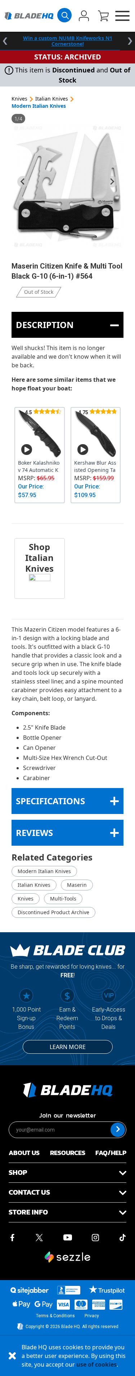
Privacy (92, 1315)
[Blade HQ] (29, 16)
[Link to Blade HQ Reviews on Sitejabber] (29, 1291)
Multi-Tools (63, 898)
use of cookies (96, 1364)
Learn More (68, 1047)
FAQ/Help (110, 1153)
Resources (67, 1153)
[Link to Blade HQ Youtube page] (67, 1237)
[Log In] (83, 17)
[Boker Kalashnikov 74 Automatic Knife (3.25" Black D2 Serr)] (39, 433)
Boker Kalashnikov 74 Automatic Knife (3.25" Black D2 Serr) (38, 466)
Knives (19, 98)
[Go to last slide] (23, 181)
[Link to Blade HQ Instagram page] (95, 1237)
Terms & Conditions (55, 1315)
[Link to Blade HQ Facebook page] (12, 1237)
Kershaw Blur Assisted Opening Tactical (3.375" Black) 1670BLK (95, 466)
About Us (24, 1153)
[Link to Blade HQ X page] (39, 1237)
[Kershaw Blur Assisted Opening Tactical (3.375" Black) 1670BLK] (95, 433)
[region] (67, 41)
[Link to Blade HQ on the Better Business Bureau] (68, 1290)
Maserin (77, 884)
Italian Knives (51, 98)
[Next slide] (112, 181)
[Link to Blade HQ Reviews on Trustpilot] (107, 1289)
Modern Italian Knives (39, 105)
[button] (103, 17)
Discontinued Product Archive (53, 912)
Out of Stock (38, 291)
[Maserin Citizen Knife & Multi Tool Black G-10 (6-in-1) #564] (67, 186)
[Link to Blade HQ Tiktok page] (122, 1237)
